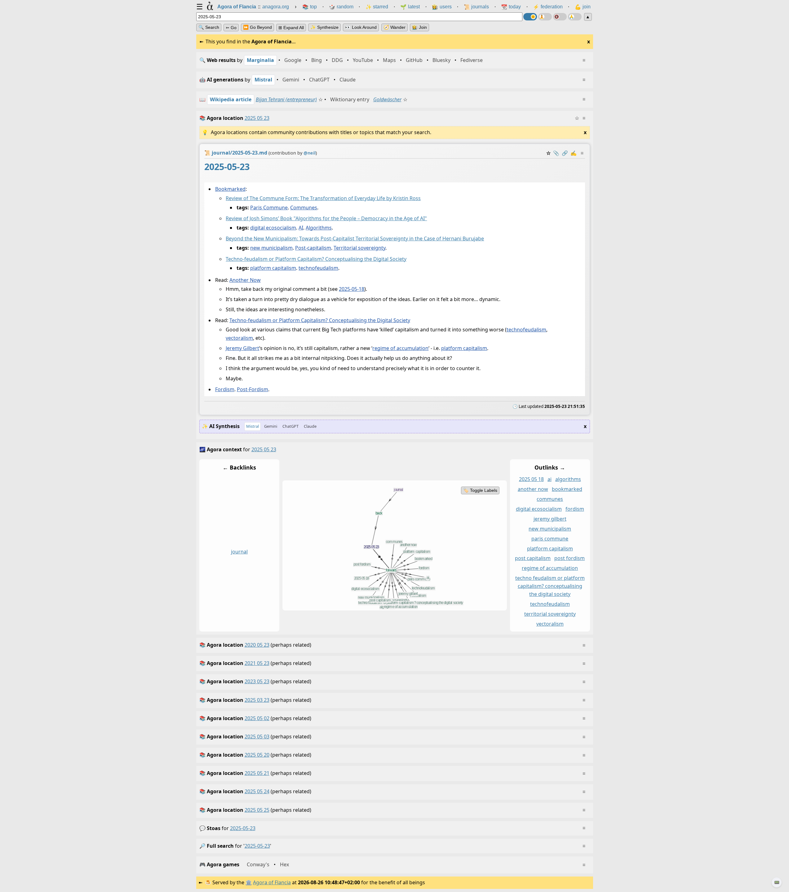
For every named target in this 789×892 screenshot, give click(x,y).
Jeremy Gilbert (242, 348)
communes (550, 499)
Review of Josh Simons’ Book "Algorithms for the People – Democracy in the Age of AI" (326, 218)
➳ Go (231, 27)
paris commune (549, 538)
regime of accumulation (400, 348)
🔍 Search (208, 27)
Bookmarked (230, 189)
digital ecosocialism (273, 227)
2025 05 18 (531, 479)
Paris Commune (269, 207)
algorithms (568, 479)
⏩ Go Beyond (257, 27)
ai (549, 479)
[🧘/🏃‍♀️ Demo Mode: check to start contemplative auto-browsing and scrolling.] (545, 16)
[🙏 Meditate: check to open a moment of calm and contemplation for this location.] (575, 16)
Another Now (244, 280)
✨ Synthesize (324, 27)
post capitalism (533, 558)
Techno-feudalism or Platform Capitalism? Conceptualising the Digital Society (316, 259)
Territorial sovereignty (359, 247)
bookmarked (567, 489)
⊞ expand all (291, 27)
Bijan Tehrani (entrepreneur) (286, 99)
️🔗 (565, 153)
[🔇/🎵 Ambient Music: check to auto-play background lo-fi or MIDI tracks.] (560, 16)
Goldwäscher (387, 99)
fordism (574, 508)
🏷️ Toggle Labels (480, 490)
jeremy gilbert (549, 518)
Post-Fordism (252, 389)
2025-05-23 (242, 828)
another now (532, 489)
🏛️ (249, 882)
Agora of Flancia (272, 882)
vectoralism (239, 337)
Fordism (224, 389)
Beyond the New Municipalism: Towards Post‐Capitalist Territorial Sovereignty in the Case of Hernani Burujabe (355, 238)
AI (301, 227)
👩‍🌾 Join (419, 27)
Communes (303, 207)
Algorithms (319, 227)
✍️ (573, 153)
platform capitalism (273, 268)
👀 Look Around (361, 27)
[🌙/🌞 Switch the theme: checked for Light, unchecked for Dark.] (530, 16)
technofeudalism (318, 268)
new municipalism (271, 247)
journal (239, 551)
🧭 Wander (394, 27)
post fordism (569, 558)
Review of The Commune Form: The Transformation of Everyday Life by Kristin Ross (323, 198)
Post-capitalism (313, 247)
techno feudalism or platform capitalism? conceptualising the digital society (549, 586)
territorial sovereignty (549, 613)
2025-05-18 (351, 289)
